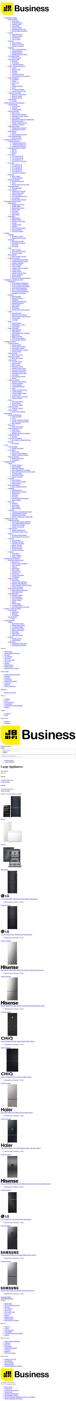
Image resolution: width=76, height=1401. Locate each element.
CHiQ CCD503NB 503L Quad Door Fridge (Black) (16, 1077)
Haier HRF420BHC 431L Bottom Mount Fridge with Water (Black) (21, 1148)
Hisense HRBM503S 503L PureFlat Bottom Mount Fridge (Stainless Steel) (23, 1006)
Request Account (6, 746)
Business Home (9, 760)
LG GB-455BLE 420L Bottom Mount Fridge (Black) (16, 934)
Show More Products (7, 1298)
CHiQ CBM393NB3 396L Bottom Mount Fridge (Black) (17, 1041)
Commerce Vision (11, 1384)
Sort (2, 773)
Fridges (3, 819)
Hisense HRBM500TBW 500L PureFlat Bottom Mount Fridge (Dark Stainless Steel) (26, 1184)
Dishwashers (4, 869)
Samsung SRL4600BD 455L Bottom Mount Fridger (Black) (18, 1255)
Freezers (3, 844)
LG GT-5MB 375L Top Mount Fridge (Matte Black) (16, 1219)
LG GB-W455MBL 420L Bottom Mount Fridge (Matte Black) (19, 899)
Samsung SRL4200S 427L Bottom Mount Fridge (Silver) (17, 1290)
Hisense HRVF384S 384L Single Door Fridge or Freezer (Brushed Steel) (22, 970)
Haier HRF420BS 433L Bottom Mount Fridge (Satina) (17, 1112)
